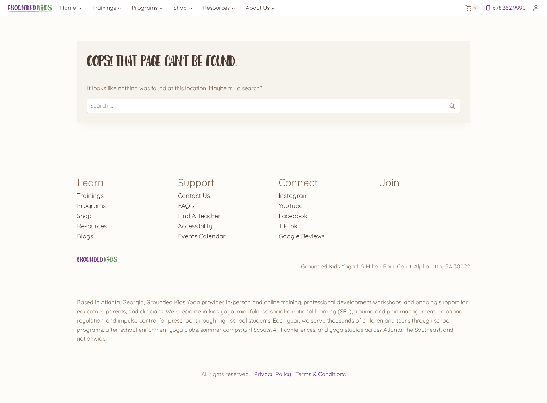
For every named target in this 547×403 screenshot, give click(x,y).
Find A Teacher (199, 216)
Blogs (85, 236)
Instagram (294, 195)
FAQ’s (186, 206)
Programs (91, 206)
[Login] (535, 8)
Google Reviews (301, 236)
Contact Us (194, 195)
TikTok (288, 226)
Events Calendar (202, 236)
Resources (92, 226)
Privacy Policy (272, 374)
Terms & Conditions (320, 374)
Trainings (90, 195)
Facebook (293, 216)
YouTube (291, 206)
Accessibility (195, 226)
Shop (84, 216)
